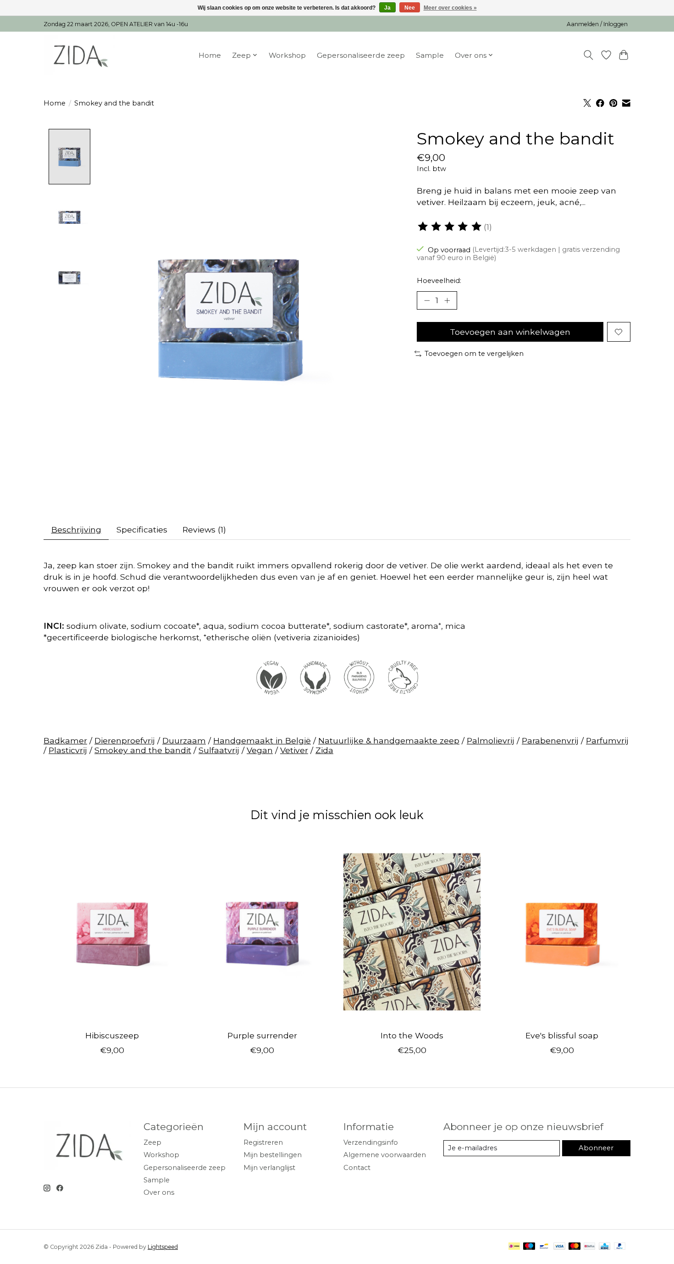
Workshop (287, 55)
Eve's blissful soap (561, 1035)
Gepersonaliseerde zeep (361, 55)
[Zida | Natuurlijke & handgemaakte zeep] (79, 55)
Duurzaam (184, 740)
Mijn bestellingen (272, 1155)
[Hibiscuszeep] (112, 931)
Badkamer (65, 740)
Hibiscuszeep (112, 1035)
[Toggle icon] (588, 55)
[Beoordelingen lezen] (450, 227)
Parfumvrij (607, 740)
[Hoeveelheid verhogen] (447, 300)
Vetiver (294, 750)
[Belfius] (589, 1246)
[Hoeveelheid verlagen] (426, 300)
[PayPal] (620, 1246)
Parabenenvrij (550, 740)
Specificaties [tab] (141, 529)
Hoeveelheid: (439, 281)
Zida (324, 750)
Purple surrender (262, 1035)
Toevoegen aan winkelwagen (510, 332)
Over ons (159, 1192)
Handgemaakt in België (262, 740)
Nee (409, 8)
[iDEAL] (514, 1246)
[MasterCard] (574, 1246)
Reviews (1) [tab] (204, 529)
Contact (356, 1168)
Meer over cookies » (450, 8)
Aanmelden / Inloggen (597, 24)
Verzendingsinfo (370, 1142)
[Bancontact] (544, 1246)
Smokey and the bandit (142, 750)
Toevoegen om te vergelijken (474, 353)
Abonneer (596, 1148)
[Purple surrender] (262, 931)
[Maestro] (529, 1246)
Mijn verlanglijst (269, 1168)
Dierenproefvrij (124, 740)
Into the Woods (412, 1035)
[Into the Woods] (412, 931)
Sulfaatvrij (219, 750)
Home (210, 55)
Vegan (260, 750)
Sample (430, 55)
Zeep (152, 1142)
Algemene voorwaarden (384, 1155)
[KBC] (604, 1246)
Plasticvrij (68, 750)
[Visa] (559, 1246)
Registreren (263, 1142)
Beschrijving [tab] (76, 529)
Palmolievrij (490, 740)
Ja (387, 8)
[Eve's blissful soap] (561, 931)
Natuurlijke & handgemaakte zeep (388, 740)
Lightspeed (163, 1246)
